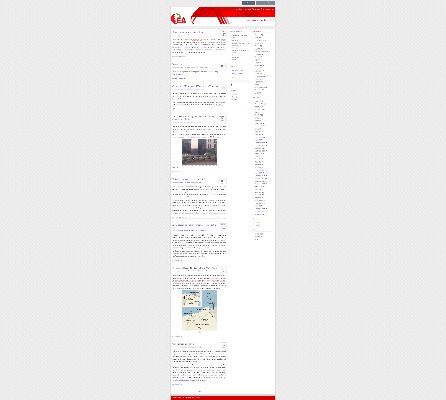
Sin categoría (202, 230)
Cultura (257, 46)
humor (257, 62)
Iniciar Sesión (259, 233)
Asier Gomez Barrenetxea (187, 35)
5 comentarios (178, 260)
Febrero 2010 (259, 120)
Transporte (201, 89)
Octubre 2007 (259, 181)
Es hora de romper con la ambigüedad (189, 179)
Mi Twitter (234, 99)
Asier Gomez (235, 94)
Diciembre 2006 (259, 208)
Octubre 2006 (259, 214)
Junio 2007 (258, 192)
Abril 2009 (258, 134)
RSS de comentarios (237, 73)
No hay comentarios (180, 56)
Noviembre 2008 (259, 145)
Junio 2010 (258, 117)
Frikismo (257, 54)
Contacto (260, 3)
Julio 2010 (258, 115)
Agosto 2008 (258, 153)
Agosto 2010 (258, 112)
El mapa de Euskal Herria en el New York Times (194, 267)
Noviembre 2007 (259, 178)
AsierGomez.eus (197, 39)
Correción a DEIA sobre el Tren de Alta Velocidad (195, 86)
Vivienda (257, 92)
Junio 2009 (258, 128)
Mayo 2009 (258, 131)
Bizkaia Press (236, 97)
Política (200, 122)
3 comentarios (178, 171)
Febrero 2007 (259, 203)
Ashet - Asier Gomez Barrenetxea (255, 9)
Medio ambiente (259, 76)
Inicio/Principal (248, 3)
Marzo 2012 (258, 106)
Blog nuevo (177, 64)
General (257, 57)
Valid (258, 236)
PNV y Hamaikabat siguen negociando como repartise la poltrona (193, 118)
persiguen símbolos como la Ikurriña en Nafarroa (188, 280)
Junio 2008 (258, 159)
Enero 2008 (258, 173)
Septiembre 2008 (260, 150)
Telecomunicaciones (261, 87)
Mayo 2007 (258, 195)
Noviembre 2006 (259, 211)
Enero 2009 (258, 139)
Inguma (257, 68)
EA (199, 397)
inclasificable (258, 65)
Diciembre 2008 (259, 142)
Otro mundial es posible (183, 343)
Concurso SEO (259, 40)
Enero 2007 (258, 206)
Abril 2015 (258, 101)
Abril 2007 (258, 197)
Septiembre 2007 (260, 184)
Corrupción (258, 43)
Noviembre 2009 (259, 126)
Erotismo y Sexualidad (261, 51)
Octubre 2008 (259, 148)
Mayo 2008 (258, 161)
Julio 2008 (258, 156)
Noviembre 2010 (259, 109)
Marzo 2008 (258, 167)
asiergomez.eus (177, 74)
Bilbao (257, 37)
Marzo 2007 (258, 200)
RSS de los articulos (237, 70)
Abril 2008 (258, 164)
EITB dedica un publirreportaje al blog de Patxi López (194, 226)
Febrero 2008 (259, 170)
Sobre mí (270, 3)
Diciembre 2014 (259, 104)
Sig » (199, 391)
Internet (200, 35)
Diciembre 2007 (259, 175)
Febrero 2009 (259, 137)
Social (257, 84)
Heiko (256, 59)
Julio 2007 (258, 189)
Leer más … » (220, 104)
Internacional (258, 70)
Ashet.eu (200, 67)
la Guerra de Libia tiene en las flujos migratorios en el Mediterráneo (204, 50)
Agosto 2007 (258, 186)
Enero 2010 (258, 123)
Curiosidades (202, 271)
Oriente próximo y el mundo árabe (188, 31)
